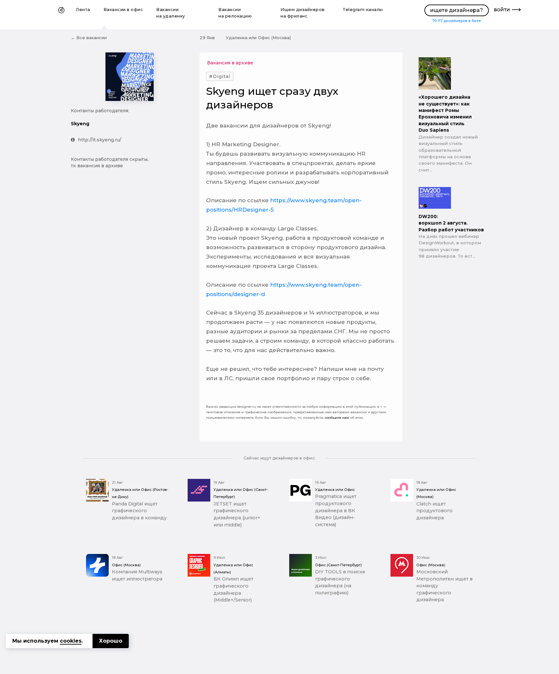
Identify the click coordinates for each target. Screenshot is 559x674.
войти (502, 9)
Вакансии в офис (123, 9)
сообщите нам (337, 417)
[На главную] (61, 14)
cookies (71, 641)
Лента (83, 9)
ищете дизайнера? (456, 10)
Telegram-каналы (363, 9)
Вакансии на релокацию (235, 12)
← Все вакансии (89, 37)
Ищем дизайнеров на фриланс (302, 12)
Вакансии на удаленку (170, 12)
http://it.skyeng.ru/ (99, 140)
